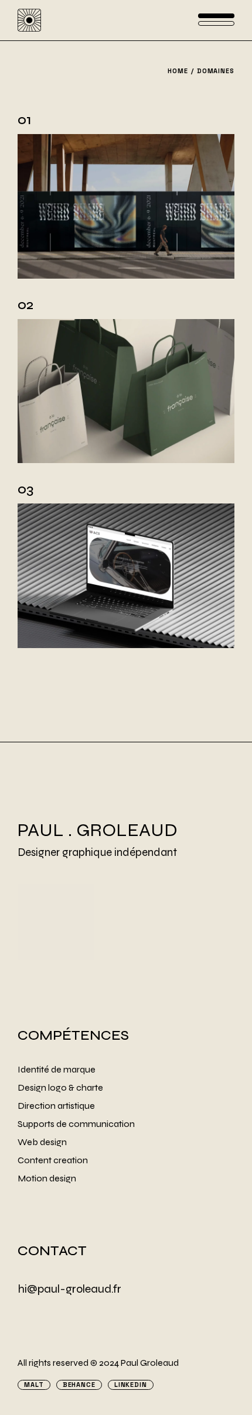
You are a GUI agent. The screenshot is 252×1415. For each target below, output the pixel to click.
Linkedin (130, 1385)
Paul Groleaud (150, 1362)
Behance (79, 1385)
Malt (34, 1385)
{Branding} (198, 119)
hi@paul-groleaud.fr (69, 1289)
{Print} (215, 304)
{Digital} (209, 489)
